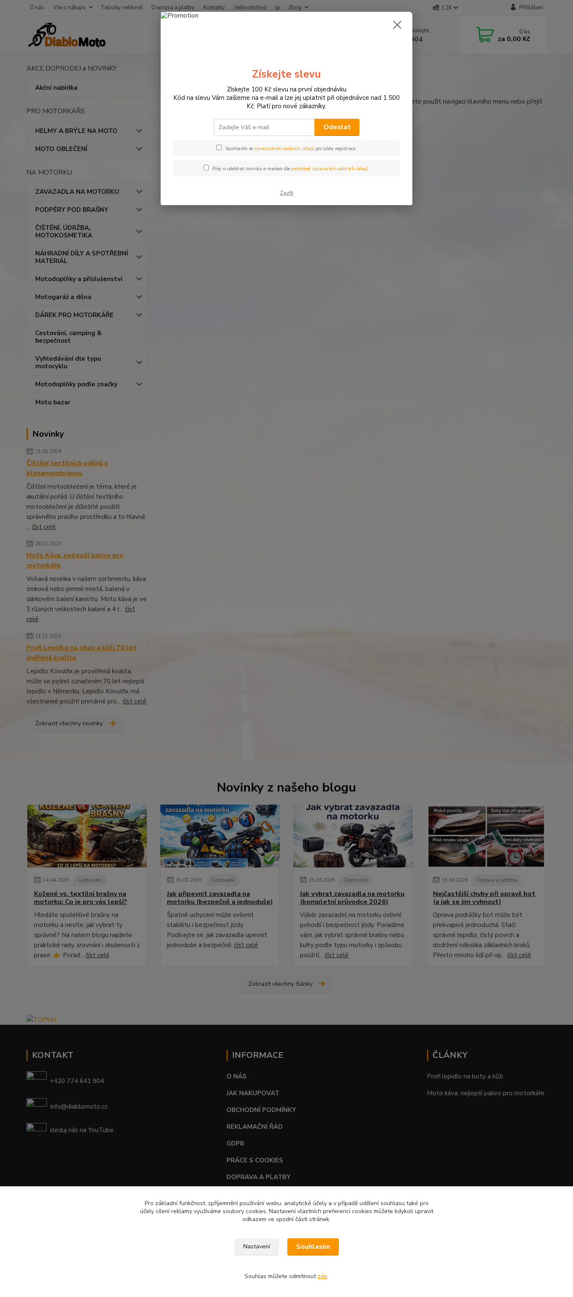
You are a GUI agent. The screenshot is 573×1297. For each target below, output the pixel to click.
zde (322, 1276)
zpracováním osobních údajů (284, 149)
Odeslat (337, 127)
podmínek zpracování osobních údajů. (330, 169)
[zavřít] (397, 24)
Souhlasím (313, 1246)
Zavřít (286, 193)
